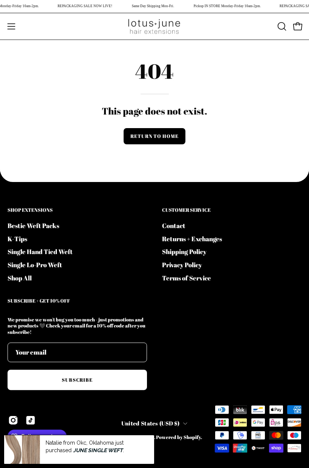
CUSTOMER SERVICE (186, 210)
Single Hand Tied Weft (40, 251)
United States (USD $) (150, 423)
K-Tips (17, 238)
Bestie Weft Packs (33, 225)
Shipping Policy (184, 251)
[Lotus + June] (154, 26)
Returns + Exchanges (192, 238)
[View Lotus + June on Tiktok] (30, 420)
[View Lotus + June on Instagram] (13, 420)
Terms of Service (186, 277)
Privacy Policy (182, 264)
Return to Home (154, 136)
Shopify (192, 437)
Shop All (20, 277)
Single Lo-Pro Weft (35, 264)
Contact (173, 225)
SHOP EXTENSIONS (30, 210)
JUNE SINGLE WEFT (98, 450)
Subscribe (77, 379)
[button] (281, 26)
